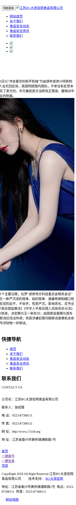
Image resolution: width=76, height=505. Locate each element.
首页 (13, 349)
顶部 (5, 466)
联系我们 (16, 35)
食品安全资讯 (19, 31)
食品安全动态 (19, 26)
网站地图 (12, 499)
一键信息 (8, 461)
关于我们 (16, 21)
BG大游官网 (54, 478)
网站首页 (16, 16)
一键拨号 (8, 456)
